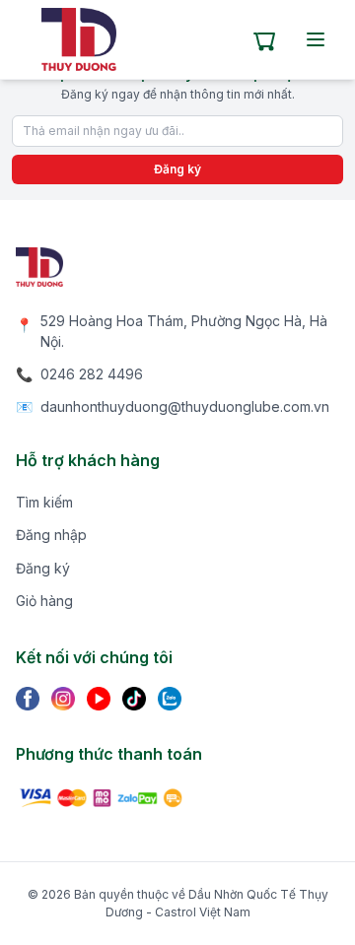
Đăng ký (177, 169)
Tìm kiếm (44, 502)
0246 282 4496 (91, 374)
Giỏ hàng (44, 600)
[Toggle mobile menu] (315, 39)
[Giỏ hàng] (264, 39)
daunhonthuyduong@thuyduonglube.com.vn (184, 406)
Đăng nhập (51, 534)
